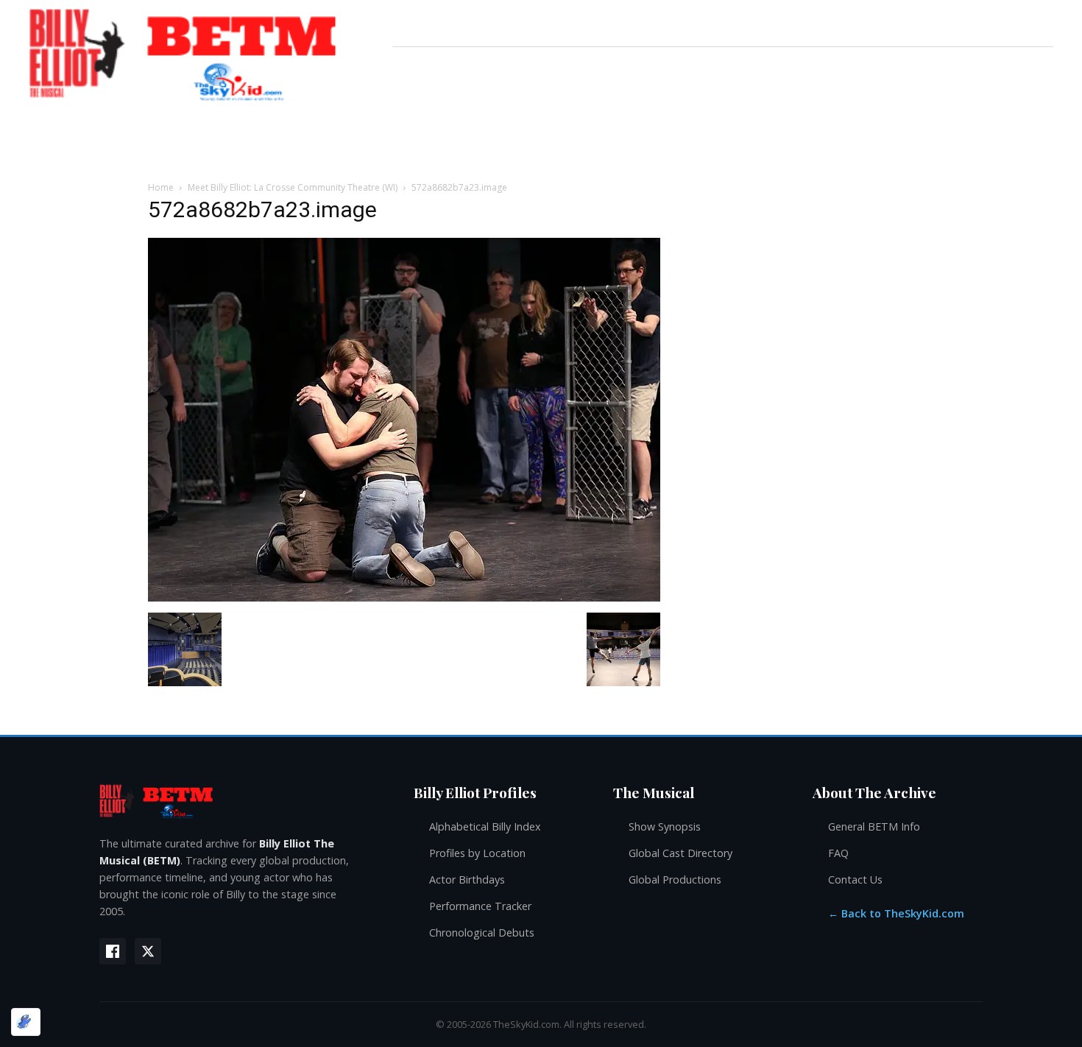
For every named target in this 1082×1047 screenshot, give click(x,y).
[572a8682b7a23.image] (404, 597)
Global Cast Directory (680, 853)
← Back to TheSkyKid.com (896, 913)
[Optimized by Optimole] (25, 1022)
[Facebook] (112, 951)
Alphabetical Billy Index (485, 826)
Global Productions (675, 879)
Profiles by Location (477, 853)
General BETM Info (874, 826)
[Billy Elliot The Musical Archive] (241, 800)
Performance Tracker (480, 906)
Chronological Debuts (481, 933)
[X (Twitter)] (148, 951)
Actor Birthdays (467, 879)
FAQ (838, 853)
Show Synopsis (665, 826)
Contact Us (855, 879)
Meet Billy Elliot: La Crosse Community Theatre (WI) (292, 187)
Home (161, 187)
